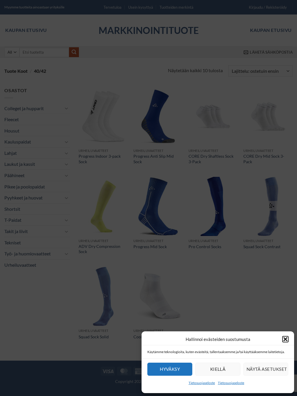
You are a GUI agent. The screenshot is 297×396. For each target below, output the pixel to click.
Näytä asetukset (267, 369)
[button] (285, 339)
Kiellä (218, 369)
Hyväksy (170, 369)
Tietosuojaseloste (202, 383)
